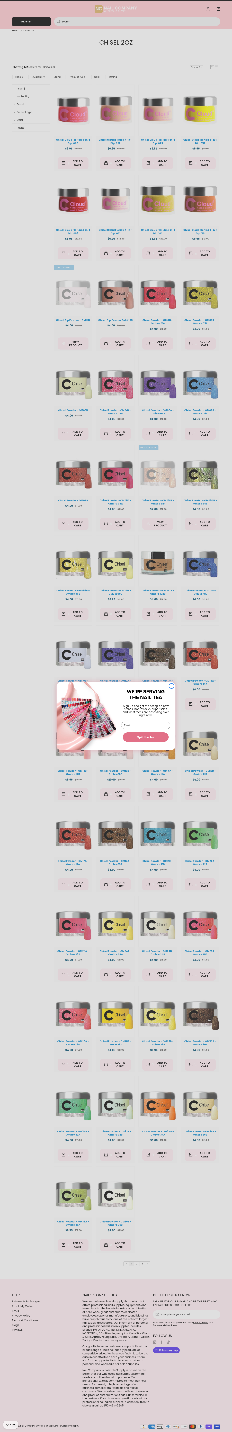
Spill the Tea (145, 737)
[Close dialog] (171, 686)
